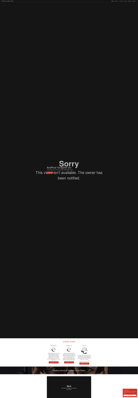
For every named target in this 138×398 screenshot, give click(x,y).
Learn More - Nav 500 (53, 362)
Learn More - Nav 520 (69, 362)
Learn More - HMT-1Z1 (84, 363)
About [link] (125, 1)
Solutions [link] (121, 1)
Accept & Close (130, 395)
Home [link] (112, 1)
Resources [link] (129, 1)
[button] (116, 1)
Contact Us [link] (134, 1)
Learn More (50, 172)
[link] (7, 1)
